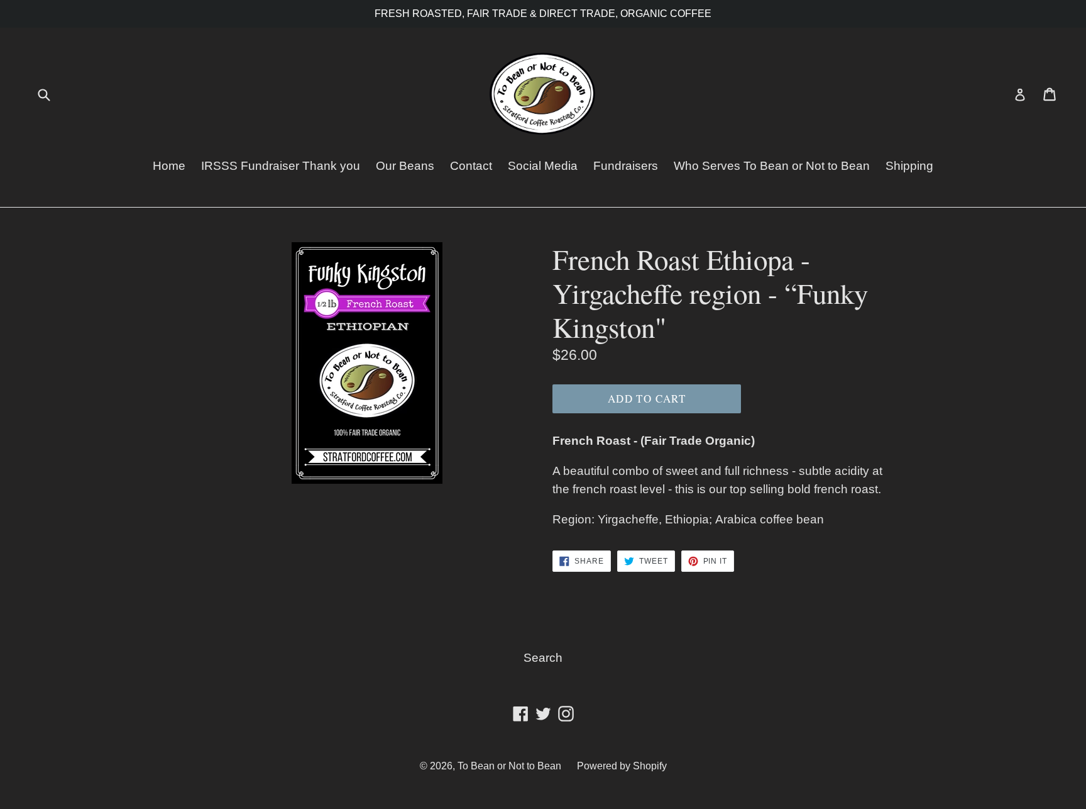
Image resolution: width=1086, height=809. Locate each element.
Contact (471, 165)
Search (543, 657)
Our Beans (405, 165)
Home (169, 165)
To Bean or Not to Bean (509, 766)
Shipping (909, 165)
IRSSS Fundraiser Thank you (280, 165)
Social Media (543, 165)
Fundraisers (625, 165)
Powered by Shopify (622, 766)
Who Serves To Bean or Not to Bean (772, 165)
